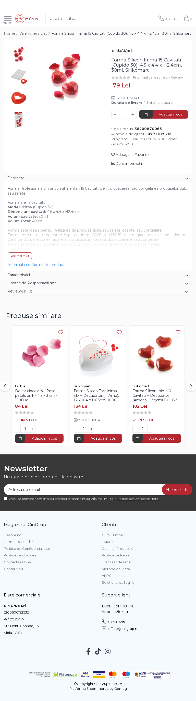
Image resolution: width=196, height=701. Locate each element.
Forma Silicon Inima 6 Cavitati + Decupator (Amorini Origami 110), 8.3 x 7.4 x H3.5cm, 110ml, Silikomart (156, 396)
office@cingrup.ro (123, 629)
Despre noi (13, 535)
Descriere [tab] (15, 178)
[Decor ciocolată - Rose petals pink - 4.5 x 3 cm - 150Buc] (39, 353)
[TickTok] (98, 651)
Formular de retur (116, 562)
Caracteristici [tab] (18, 275)
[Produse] (7, 19)
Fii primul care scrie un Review (158, 77)
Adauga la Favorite (132, 154)
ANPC (107, 575)
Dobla (20, 386)
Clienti (109, 524)
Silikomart (82, 386)
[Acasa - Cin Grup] (26, 19)
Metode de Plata (116, 569)
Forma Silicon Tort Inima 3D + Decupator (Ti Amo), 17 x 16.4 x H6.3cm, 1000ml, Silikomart (98, 396)
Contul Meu (13, 569)
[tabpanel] (65, 77)
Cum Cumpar (113, 535)
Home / (11, 33)
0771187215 (116, 622)
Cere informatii (128, 163)
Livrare (107, 542)
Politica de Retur (115, 555)
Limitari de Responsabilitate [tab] (32, 283)
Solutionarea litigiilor (119, 582)
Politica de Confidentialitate (137, 499)
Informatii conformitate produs (35, 264)
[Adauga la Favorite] (60, 332)
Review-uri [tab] (19, 291)
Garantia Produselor (118, 548)
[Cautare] (142, 18)
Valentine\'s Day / (35, 33)
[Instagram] (107, 651)
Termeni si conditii (18, 542)
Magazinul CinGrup (25, 524)
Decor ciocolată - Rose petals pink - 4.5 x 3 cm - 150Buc (36, 395)
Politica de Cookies (20, 555)
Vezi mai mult (19, 256)
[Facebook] (88, 651)
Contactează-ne (17, 562)
